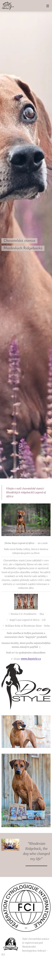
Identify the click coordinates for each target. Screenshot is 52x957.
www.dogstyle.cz (31, 658)
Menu (48, 6)
